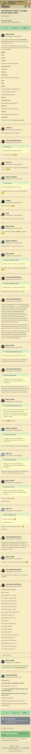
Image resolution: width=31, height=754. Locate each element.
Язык (11, 746)
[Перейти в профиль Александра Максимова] (3, 141)
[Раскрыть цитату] (3, 147)
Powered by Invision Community (15, 751)
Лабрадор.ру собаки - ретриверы (15, 2)
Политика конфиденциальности (11, 748)
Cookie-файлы (25, 748)
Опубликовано (14, 36)
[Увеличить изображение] (16, 154)
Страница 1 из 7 (16, 27)
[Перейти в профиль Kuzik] (3, 214)
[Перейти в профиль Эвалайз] (3, 201)
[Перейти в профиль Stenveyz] (3, 128)
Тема (17, 746)
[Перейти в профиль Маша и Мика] (3, 35)
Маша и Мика (8, 20)
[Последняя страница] (29, 28)
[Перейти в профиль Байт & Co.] (3, 454)
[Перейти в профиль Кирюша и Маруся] (3, 178)
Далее (25, 27)
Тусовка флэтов (15, 22)
